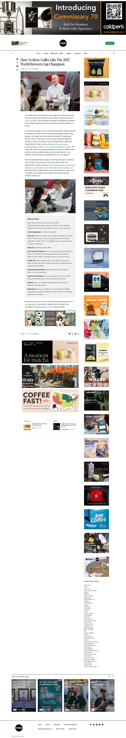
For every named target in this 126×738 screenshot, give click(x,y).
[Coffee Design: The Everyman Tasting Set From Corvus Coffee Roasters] (65, 425)
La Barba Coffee (88, 624)
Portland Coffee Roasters (91, 650)
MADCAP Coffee (88, 627)
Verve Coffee (87, 663)
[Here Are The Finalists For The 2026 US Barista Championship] (76, 695)
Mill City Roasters (89, 633)
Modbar (86, 634)
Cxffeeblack (87, 608)
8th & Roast (87, 585)
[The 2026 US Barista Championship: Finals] (50, 695)
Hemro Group (88, 618)
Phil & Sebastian (88, 648)
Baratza (86, 592)
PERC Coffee (87, 647)
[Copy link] (17, 70)
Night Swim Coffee (89, 638)
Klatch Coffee (88, 622)
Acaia (85, 587)
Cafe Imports (87, 597)
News (33, 427)
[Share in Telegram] (17, 66)
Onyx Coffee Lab (88, 643)
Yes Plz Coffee (88, 664)
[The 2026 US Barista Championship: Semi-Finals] (102, 695)
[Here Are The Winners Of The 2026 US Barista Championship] (24, 695)
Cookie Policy (72, 729)
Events (22, 68)
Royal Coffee (87, 656)
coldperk (86, 601)
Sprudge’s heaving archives (43, 307)
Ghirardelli (87, 617)
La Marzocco (88, 625)
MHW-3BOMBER (89, 629)
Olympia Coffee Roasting (91, 641)
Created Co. (87, 606)
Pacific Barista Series (90, 645)
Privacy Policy (60, 729)
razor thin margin (31, 121)
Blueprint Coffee (88, 595)
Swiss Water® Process (90, 661)
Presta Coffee (88, 652)
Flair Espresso (88, 615)
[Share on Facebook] (17, 59)
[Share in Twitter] (17, 63)
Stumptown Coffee (89, 659)
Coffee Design (65, 429)
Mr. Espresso (87, 636)
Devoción (86, 610)
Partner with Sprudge (90, 666)
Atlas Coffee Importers (90, 590)
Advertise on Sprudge (70, 725)
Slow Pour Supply (89, 657)
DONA (86, 611)
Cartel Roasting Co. (89, 599)
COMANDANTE (88, 603)
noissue (86, 640)
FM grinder (66, 228)
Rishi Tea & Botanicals (90, 654)
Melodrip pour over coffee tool (60, 168)
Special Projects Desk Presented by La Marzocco (23, 43)
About (40, 725)
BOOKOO (86, 594)
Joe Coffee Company (90, 620)
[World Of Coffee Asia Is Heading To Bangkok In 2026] (35, 425)
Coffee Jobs (56, 725)
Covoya (86, 604)
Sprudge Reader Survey (45, 729)
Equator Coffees (88, 613)
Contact (47, 725)
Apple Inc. (87, 588)
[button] (12, 53)
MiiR (85, 631)
